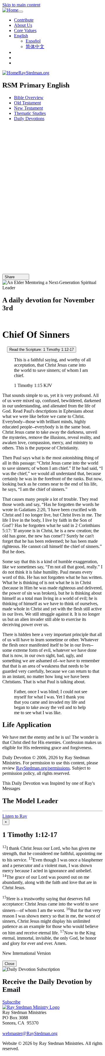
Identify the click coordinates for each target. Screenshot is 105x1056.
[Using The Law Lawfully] (4, 320)
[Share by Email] (17, 277)
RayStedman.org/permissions (43, 768)
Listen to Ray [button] (14, 816)
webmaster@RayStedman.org (29, 1033)
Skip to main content (21, 4)
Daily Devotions (29, 118)
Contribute (24, 19)
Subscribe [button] (11, 1001)
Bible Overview (28, 97)
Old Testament (27, 102)
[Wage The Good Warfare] (4, 349)
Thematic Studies (30, 113)
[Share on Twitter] (21, 277)
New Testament (28, 108)
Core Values (25, 30)
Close (9, 964)
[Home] (10, 10)
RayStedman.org (33, 72)
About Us (23, 25)
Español (33, 40)
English (21, 35)
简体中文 (35, 46)
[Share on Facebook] (25, 277)
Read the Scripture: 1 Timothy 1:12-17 (41, 349)
